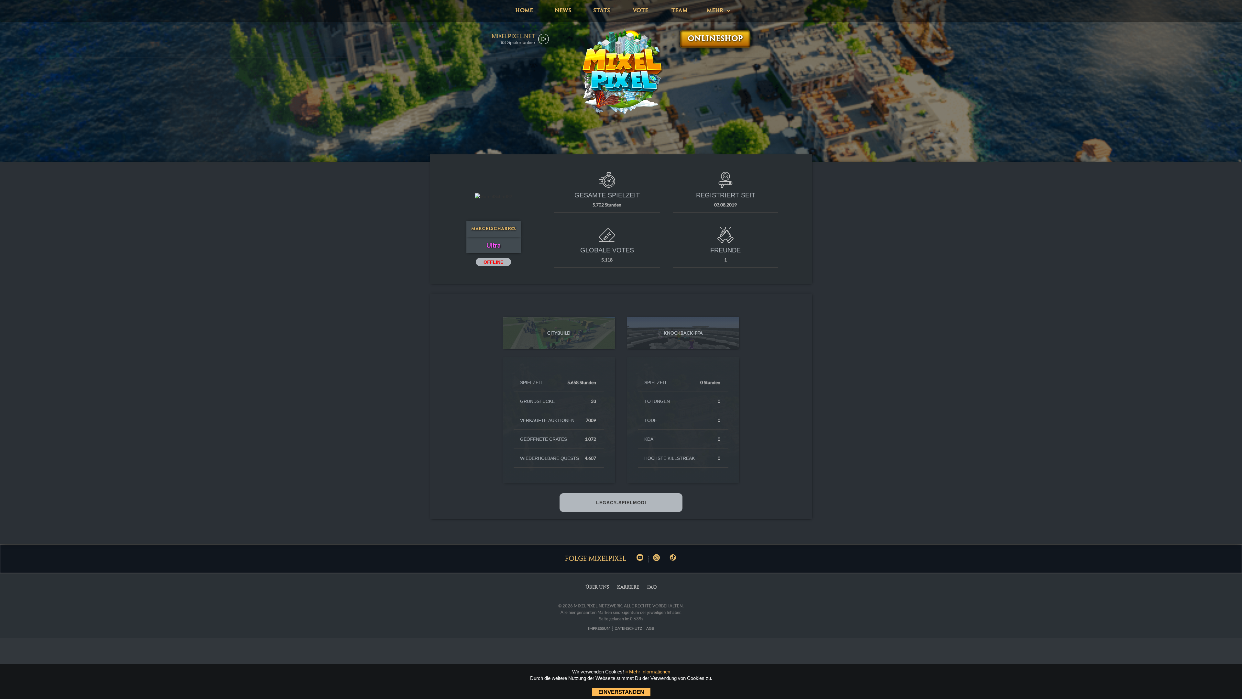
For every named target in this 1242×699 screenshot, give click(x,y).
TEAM (679, 10)
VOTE (640, 10)
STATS (601, 10)
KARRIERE (628, 587)
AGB (650, 628)
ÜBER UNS (597, 587)
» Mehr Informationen (647, 671)
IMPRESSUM (599, 628)
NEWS (563, 10)
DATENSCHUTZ (628, 628)
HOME (524, 10)
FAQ (652, 587)
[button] (718, 10)
